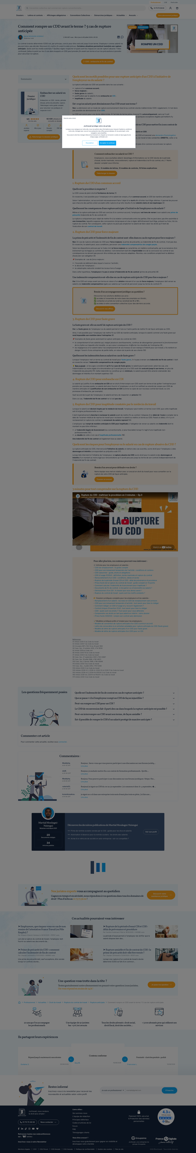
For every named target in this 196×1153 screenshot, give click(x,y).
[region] (99, 131)
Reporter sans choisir (70, 118)
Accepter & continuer (107, 143)
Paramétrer (90, 143)
